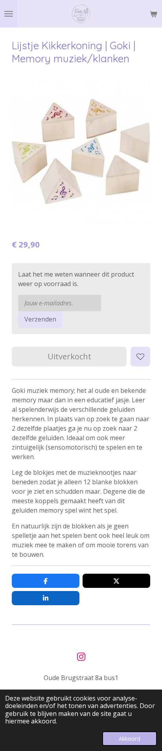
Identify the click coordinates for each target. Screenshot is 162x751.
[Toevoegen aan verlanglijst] (140, 356)
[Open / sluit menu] (8, 14)
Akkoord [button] (129, 738)
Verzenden (40, 319)
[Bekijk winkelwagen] (153, 14)
